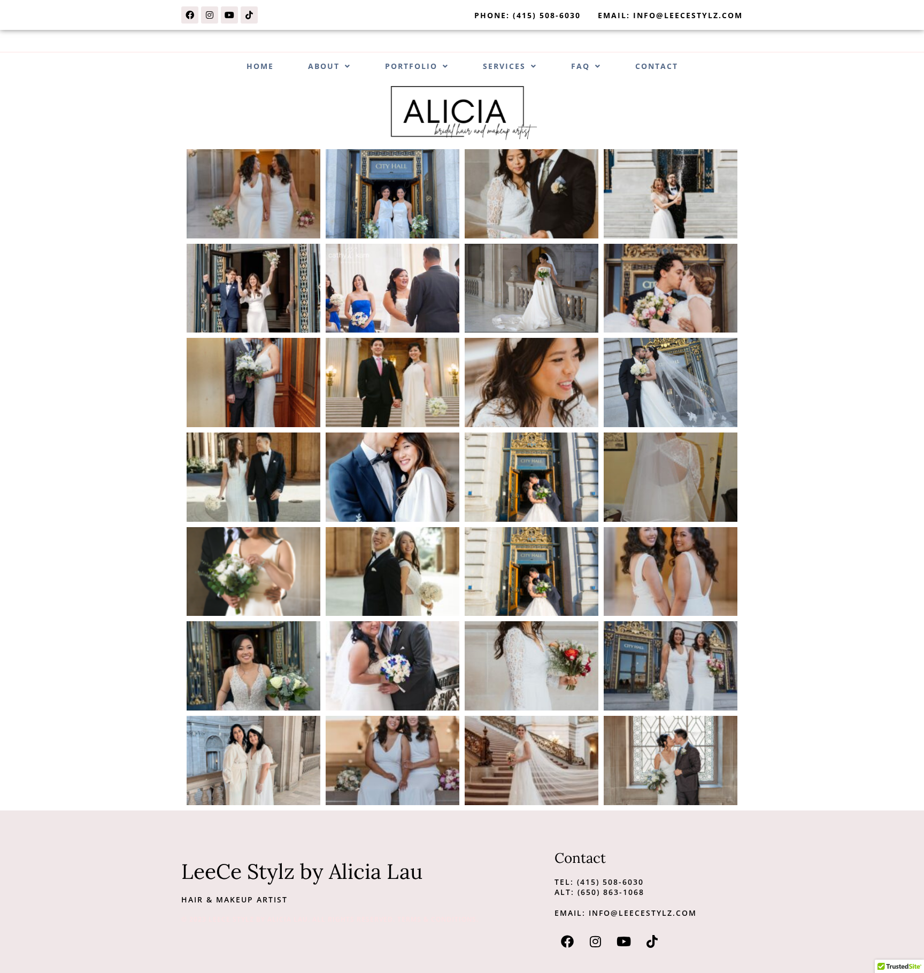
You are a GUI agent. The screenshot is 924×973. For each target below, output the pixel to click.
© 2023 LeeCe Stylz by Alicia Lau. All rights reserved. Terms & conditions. (330, 919)
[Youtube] (229, 15)
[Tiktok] (249, 15)
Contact (656, 66)
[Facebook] (189, 15)
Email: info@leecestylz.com (626, 913)
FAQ (580, 66)
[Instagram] (209, 15)
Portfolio (411, 66)
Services (504, 66)
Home (260, 66)
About (324, 66)
